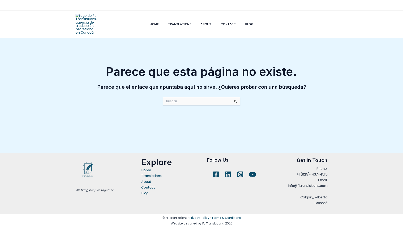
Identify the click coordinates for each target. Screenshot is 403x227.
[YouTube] (252, 174)
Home (154, 24)
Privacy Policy (199, 218)
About (205, 24)
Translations (179, 24)
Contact (228, 24)
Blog (249, 24)
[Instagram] (240, 174)
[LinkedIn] (228, 174)
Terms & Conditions (226, 218)
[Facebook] (216, 174)
